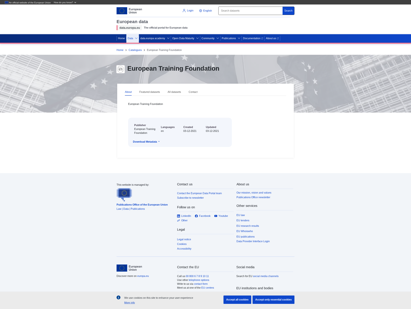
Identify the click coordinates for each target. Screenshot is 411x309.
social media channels (266, 276)
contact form (201, 284)
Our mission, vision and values (253, 192)
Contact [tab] (193, 92)
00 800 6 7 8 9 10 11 (197, 276)
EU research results (247, 226)
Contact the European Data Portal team (199, 193)
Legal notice (184, 239)
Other (184, 220)
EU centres (207, 287)
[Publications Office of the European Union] (145, 194)
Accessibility (184, 248)
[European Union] (145, 268)
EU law (240, 215)
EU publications (245, 236)
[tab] (132, 92)
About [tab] (128, 92)
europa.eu (143, 276)
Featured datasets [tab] (149, 92)
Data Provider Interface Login (253, 241)
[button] (65, 2)
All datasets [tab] (174, 92)
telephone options (199, 280)
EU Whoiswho (244, 231)
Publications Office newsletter (253, 197)
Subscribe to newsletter (190, 197)
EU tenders (242, 220)
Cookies (182, 244)
